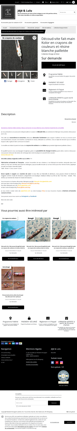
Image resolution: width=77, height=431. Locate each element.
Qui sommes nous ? (7, 360)
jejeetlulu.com (25, 191)
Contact (38, 2)
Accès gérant (71, 412)
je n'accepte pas (54, 422)
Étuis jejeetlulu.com (24, 185)
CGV (3, 362)
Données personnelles (32, 364)
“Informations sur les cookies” (25, 426)
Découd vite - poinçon (33, 28)
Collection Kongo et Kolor (61, 28)
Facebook (33, 196)
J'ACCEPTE (69, 422)
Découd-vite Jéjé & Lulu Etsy (30, 183)
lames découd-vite (7, 155)
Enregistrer (21, 81)
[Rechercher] (74, 12)
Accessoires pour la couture (17, 28)
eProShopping (48, 412)
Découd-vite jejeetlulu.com (43, 181)
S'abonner (54, 403)
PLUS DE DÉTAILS (58, 65)
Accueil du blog (6, 352)
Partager (9, 81)
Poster (32, 81)
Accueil (5, 28)
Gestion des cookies (31, 362)
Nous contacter (6, 357)
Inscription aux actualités (8, 355)
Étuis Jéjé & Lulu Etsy (23, 187)
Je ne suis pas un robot (25, 406)
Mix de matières (46, 28)
